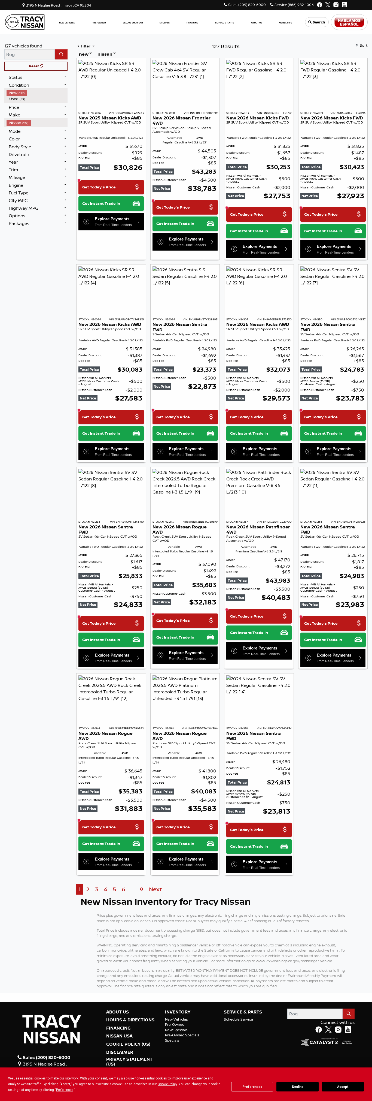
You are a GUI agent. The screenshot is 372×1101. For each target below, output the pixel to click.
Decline (297, 1087)
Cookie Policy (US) (128, 1044)
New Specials (176, 1029)
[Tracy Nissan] (24, 22)
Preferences (252, 1087)
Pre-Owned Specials (182, 1035)
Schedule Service (238, 1019)
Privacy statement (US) (129, 1061)
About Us (117, 1012)
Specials (172, 1040)
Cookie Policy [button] (167, 1084)
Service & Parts (243, 1012)
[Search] (61, 54)
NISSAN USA (119, 1036)
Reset (34, 66)
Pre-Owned (174, 1024)
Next (155, 889)
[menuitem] (37, 93)
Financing (118, 1028)
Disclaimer (119, 1052)
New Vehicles (176, 1019)
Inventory (177, 1012)
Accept (343, 1087)
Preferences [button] (64, 1090)
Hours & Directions (130, 1020)
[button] (67, 22)
